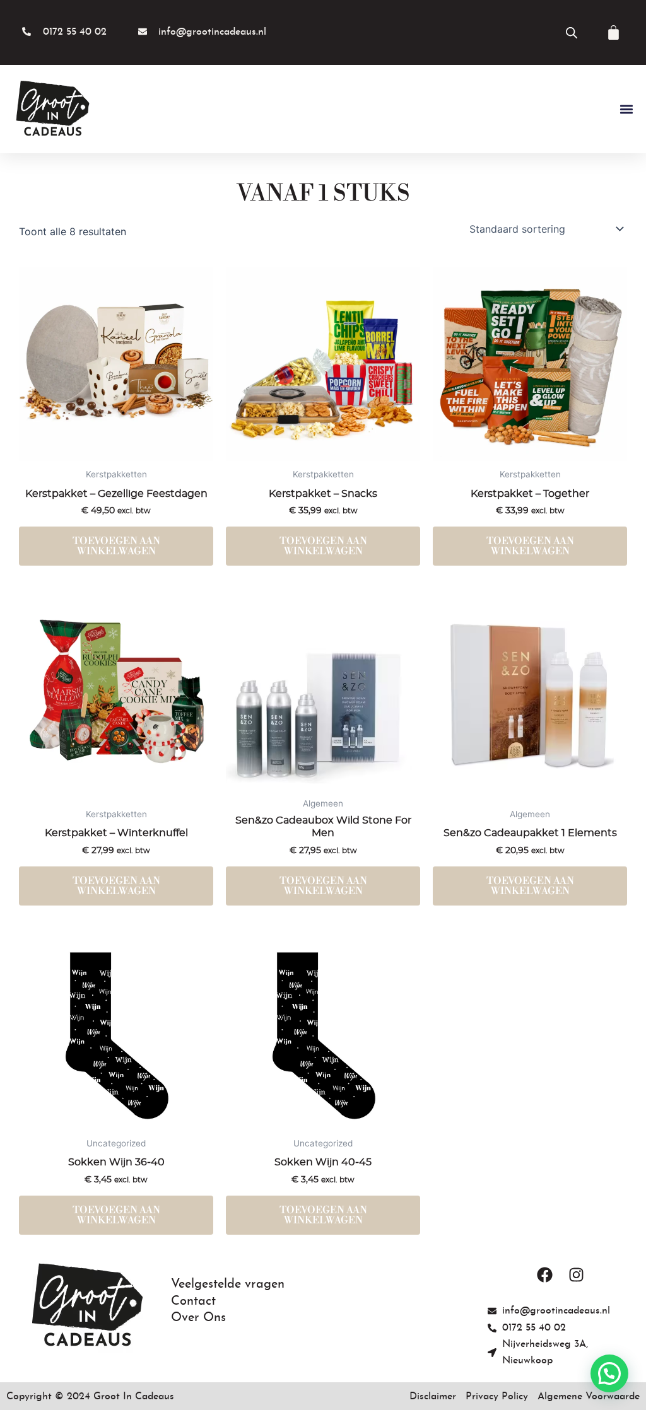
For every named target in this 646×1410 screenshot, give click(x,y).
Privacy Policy (497, 1397)
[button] (626, 109)
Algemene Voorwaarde (588, 1397)
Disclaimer (432, 1397)
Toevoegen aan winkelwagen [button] (116, 546)
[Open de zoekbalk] (571, 32)
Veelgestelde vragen (228, 1284)
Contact (193, 1301)
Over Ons (198, 1318)
